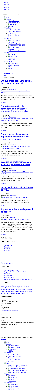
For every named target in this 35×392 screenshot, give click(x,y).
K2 (5, 75)
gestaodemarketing (16, 288)
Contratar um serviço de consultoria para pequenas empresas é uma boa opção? (15, 108)
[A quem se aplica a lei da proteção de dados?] (15, 219)
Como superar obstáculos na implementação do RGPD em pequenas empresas (15, 136)
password (9, 291)
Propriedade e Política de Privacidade (15, 272)
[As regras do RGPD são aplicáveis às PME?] (14, 197)
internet (23, 289)
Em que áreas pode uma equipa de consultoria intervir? (16, 82)
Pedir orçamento (9, 277)
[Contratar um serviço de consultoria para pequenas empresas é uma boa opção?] (17, 120)
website (22, 293)
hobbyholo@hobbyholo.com (9, 311)
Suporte (6, 4)
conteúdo (4, 288)
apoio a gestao (5, 286)
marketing (29, 289)
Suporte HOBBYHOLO (11, 270)
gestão (25, 288)
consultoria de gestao (23, 286)
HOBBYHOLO (8, 73)
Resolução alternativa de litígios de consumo (18, 279)
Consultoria (12, 89)
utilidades (12, 293)
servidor (6, 293)
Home (6, 2)
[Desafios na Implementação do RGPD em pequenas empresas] (17, 174)
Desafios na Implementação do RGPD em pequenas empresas (16, 163)
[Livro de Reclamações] (7, 263)
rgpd (2, 293)
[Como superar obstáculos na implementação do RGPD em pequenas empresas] (17, 148)
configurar (13, 286)
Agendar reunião (9, 275)
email (8, 288)
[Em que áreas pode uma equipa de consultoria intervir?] (17, 92)
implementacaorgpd (7, 289)
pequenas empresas (18, 291)
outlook (3, 291)
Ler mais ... (4, 102)
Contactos (7, 274)
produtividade (28, 291)
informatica (16, 289)
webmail (17, 293)
